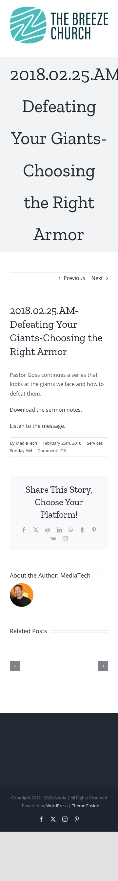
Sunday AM (21, 450)
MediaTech (26, 443)
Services (95, 443)
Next (97, 278)
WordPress (57, 806)
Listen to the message (37, 425)
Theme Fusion (85, 806)
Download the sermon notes (45, 409)
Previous (74, 278)
